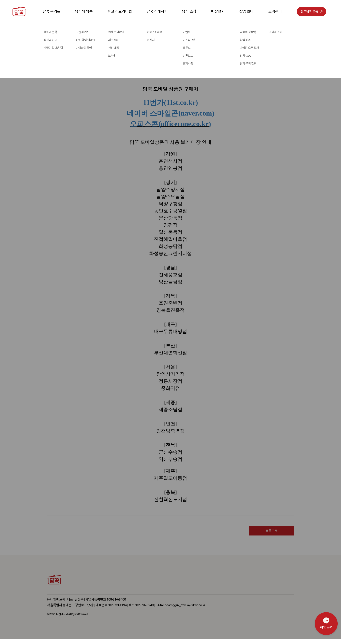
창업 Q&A (245, 56)
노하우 (112, 56)
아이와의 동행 (84, 48)
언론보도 (188, 56)
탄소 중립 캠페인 (85, 40)
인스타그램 (189, 40)
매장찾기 (218, 11)
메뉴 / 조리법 (154, 32)
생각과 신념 (50, 40)
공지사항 (188, 63)
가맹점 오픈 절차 (249, 48)
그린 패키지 (82, 32)
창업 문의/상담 (248, 63)
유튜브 (186, 48)
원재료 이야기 (116, 32)
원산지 (151, 40)
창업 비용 (245, 40)
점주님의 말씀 (309, 11)
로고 (23, 27)
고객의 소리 (275, 32)
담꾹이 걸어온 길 (53, 48)
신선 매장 (113, 48)
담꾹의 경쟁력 (248, 32)
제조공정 (113, 40)
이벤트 (186, 32)
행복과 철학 (50, 32)
